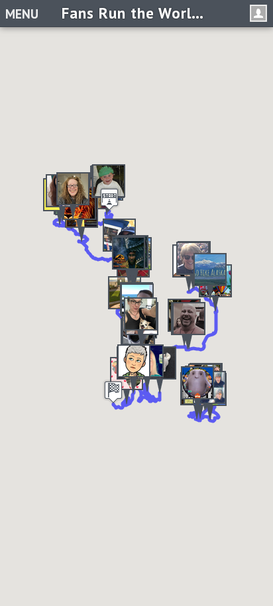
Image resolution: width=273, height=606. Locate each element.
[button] (210, 277)
